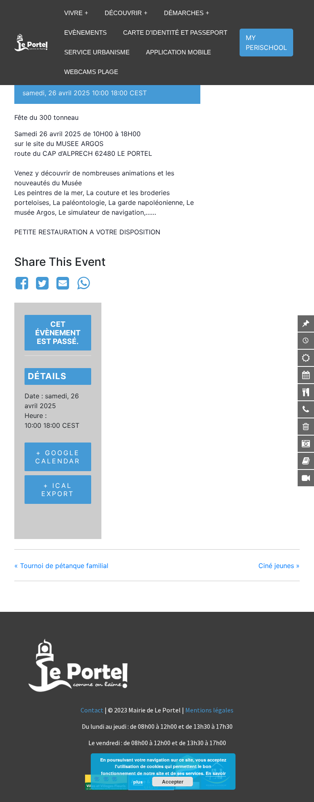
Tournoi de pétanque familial (61, 566)
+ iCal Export (57, 489)
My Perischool (266, 43)
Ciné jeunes (279, 566)
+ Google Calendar (57, 457)
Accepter (173, 781)
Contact (92, 710)
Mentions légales (209, 710)
